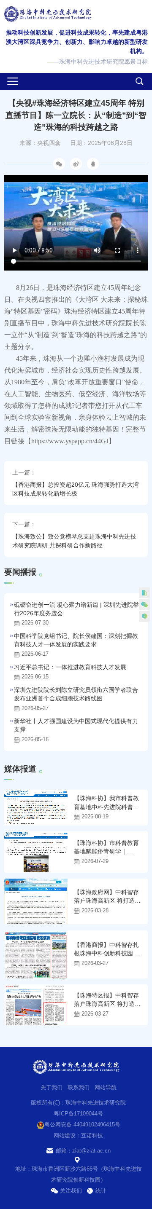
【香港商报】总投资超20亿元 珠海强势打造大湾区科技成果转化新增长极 (75, 489)
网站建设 (65, 1135)
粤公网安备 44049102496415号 (82, 1124)
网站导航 (106, 1087)
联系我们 (79, 1087)
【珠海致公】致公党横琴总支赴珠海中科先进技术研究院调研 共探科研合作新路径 (74, 541)
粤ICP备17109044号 (78, 1113)
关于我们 (51, 1087)
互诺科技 (92, 1135)
